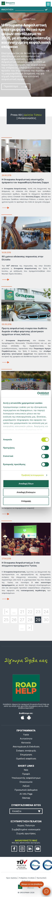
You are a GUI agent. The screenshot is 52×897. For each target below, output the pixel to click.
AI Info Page (26, 794)
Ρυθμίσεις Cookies (27, 878)
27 (22, 619)
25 (6, 619)
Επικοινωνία (26, 782)
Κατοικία (26, 742)
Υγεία (26, 734)
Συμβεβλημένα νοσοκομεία (26, 829)
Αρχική (4, 19)
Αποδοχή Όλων (26, 483)
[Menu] (48, 4)
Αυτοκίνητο (26, 738)
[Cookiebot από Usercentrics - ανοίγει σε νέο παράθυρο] (37, 393)
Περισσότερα (11, 86)
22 (30, 611)
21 (22, 611)
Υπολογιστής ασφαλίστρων (26, 778)
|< (6, 611)
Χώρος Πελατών (26, 825)
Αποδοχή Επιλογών (26, 492)
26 (14, 619)
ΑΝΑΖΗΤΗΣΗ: (7, 10)
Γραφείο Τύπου (15, 19)
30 (46, 619)
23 (38, 611)
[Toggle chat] (46, 891)
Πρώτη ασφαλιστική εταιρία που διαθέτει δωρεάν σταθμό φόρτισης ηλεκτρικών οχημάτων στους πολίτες (24, 331)
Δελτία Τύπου (33, 114)
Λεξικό (26, 786)
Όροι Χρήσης (11, 878)
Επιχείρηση (26, 754)
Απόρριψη (26, 501)
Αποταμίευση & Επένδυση (26, 746)
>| (30, 627)
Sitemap (26, 798)
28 (30, 619)
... (14, 611)
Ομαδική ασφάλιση (26, 758)
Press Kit (16, 114)
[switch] (26, 448)
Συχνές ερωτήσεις (26, 833)
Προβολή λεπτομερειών (32, 475)
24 (46, 611)
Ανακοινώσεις (27, 118)
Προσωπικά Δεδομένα (26, 790)
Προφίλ (26, 774)
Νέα (26, 770)
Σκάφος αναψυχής (26, 750)
